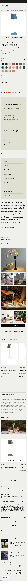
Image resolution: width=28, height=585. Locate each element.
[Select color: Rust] (3, 464)
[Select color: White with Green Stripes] (3, 367)
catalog (17, 555)
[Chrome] (9, 71)
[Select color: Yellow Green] (20, 367)
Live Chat (8, 108)
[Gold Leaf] (9, 67)
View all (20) (7, 33)
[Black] (2, 64)
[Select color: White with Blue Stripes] (5, 367)
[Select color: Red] (23, 367)
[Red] (16, 67)
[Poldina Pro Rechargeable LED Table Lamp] (13, 24)
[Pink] (13, 67)
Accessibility (4, 562)
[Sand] (6, 71)
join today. (12, 543)
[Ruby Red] (13, 64)
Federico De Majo (6, 50)
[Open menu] (24, 5)
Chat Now (14, 521)
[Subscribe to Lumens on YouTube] (16, 573)
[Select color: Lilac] (24, 367)
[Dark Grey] (6, 64)
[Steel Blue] (16, 64)
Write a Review (18, 52)
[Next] (24, 1)
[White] (9, 64)
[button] (5, 53)
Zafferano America (16, 50)
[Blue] (2, 67)
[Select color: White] (19, 367)
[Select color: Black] (21, 367)
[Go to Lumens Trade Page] (4, 543)
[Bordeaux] (6, 67)
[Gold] (2, 71)
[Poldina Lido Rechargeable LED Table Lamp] (9, 351)
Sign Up (22, 490)
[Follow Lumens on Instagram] (13, 573)
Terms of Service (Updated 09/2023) (21, 564)
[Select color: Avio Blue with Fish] (1, 367)
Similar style (4, 339)
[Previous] (2, 1)
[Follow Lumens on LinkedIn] (19, 573)
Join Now (18, 88)
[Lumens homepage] (4, 6)
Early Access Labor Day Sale (14, 1)
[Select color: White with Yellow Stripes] (4, 367)
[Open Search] (17, 6)
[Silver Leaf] (20, 67)
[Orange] (13, 71)
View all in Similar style (6, 387)
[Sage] (24, 64)
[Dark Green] (24, 67)
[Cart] (21, 6)
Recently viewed (13, 339)
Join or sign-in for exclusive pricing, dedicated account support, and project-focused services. (12, 119)
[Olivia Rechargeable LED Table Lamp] (10, 448)
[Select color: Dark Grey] (1, 464)
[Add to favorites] (24, 42)
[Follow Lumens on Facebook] (7, 573)
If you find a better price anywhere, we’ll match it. (12, 143)
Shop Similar (11, 460)
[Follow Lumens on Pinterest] (10, 573)
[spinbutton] (20, 82)
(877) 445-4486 (16, 108)
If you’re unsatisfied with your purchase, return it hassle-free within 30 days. (12, 131)
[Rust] (20, 64)
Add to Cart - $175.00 (13, 325)
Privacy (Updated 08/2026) (12, 564)
